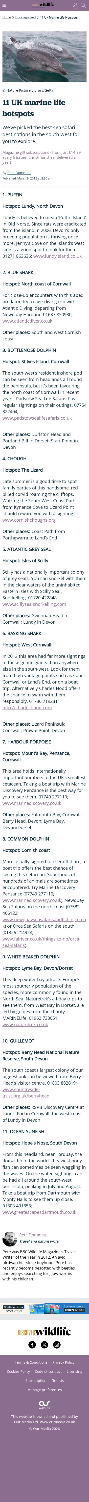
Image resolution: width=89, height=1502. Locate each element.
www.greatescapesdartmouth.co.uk (39, 1212)
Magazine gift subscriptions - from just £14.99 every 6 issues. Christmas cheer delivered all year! (41, 157)
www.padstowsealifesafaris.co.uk (37, 418)
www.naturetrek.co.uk (25, 1024)
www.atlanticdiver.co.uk (27, 321)
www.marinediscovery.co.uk (31, 803)
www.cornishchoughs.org (29, 520)
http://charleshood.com (27, 708)
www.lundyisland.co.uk (57, 256)
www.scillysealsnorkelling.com (34, 604)
